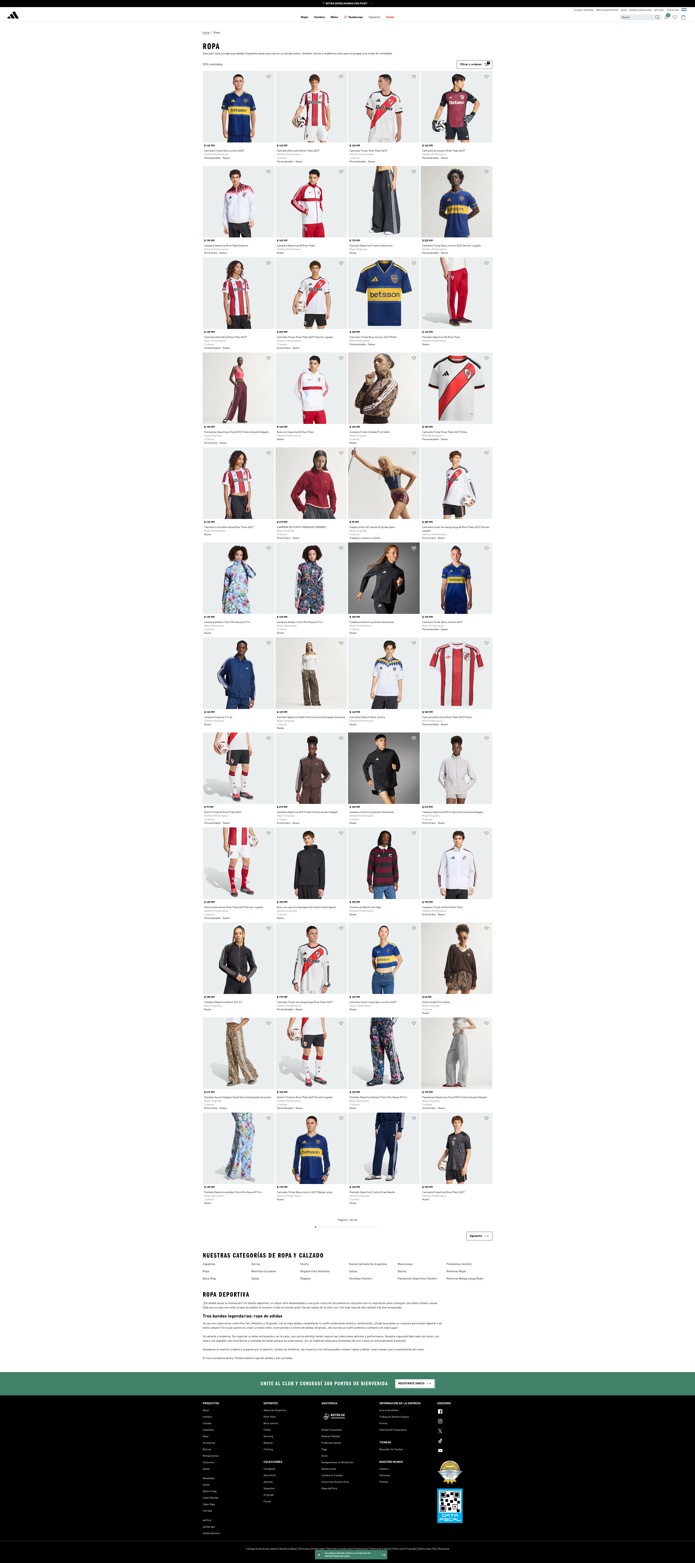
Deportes (374, 17)
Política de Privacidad (404, 1549)
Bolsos (402, 1271)
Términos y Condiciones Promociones (347, 1549)
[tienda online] (13, 15)
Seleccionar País (427, 1549)
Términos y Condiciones (311, 1549)
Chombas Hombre (360, 1278)
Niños (334, 17)
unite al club (673, 10)
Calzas (353, 1271)
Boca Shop (209, 1278)
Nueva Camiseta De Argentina (368, 1264)
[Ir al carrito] (683, 17)
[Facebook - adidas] (464, 1412)
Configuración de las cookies (262, 1549)
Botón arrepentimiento (607, 10)
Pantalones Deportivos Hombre (417, 1278)
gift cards (659, 10)
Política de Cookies (380, 1549)
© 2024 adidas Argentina (347, 1558)
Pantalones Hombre (459, 1264)
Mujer (304, 17)
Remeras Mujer (456, 1271)
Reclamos (443, 1549)
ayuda (624, 10)
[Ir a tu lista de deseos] (674, 17)
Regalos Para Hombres (315, 1271)
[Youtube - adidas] (464, 1451)
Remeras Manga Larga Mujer (465, 1278)
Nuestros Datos (288, 1549)
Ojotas (255, 1278)
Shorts (304, 1264)
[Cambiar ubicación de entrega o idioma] (684, 10)
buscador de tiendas (583, 10)
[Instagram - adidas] (464, 1422)
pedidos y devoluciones (640, 10)
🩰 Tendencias (353, 17)
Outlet (390, 17)
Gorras (255, 1264)
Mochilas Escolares (263, 1271)
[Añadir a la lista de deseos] (268, 77)
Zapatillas (209, 1264)
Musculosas (405, 1264)
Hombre (319, 17)
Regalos (305, 1278)
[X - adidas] (464, 1431)
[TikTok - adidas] (464, 1441)
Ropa (206, 1271)
